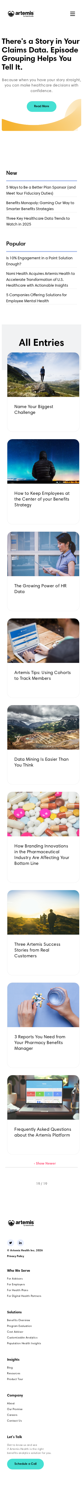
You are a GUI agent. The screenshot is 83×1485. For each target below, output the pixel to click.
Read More (41, 106)
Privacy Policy (15, 1256)
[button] (72, 13)
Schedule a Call (25, 1464)
